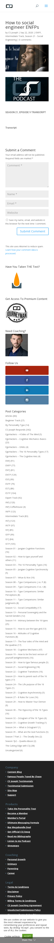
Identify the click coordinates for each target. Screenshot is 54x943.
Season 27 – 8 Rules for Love (19, 697)
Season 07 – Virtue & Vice (17, 577)
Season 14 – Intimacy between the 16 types (26, 620)
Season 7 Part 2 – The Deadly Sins (22, 736)
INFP (7, 511)
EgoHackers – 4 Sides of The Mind (22, 434)
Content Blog (15, 771)
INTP (7, 525)
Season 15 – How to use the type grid (23, 628)
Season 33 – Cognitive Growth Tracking (24, 722)
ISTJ (7, 539)
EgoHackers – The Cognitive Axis (21, 456)
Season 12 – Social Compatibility (21, 607)
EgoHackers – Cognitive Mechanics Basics (25, 439)
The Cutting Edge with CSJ (17, 745)
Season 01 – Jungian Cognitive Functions (25, 548)
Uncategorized (12, 750)
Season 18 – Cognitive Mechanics (21, 649)
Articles (8, 415)
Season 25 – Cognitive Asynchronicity (23, 692)
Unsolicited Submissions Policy (24, 910)
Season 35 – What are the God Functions (25, 732)
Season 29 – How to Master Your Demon (25, 701)
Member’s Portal (16, 818)
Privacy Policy (15, 896)
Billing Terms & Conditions (22, 900)
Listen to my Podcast (19, 841)
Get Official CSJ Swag (19, 831)
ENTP (8, 474)
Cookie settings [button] (12, 936)
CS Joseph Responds (15, 429)
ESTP (7, 493)
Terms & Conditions (18, 887)
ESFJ (7, 479)
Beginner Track (12, 420)
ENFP (38, 32)
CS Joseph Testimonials (20, 781)
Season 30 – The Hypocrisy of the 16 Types (26, 710)
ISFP (7, 534)
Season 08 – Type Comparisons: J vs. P (24, 582)
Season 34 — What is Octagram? (21, 727)
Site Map (12, 790)
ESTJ (7, 488)
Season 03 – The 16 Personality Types (24, 564)
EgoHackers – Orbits (15, 447)
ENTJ (7, 470)
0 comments (25, 39)
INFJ (7, 502)
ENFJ (7, 460)
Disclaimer (13, 891)
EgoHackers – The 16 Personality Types (24, 451)
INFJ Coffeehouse (13, 506)
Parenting (13, 868)
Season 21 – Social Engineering (20, 667)
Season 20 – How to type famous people (25, 662)
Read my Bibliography (19, 836)
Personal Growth (17, 859)
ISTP (7, 543)
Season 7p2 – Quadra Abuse (19, 741)
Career (11, 873)
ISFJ (7, 530)
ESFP (7, 483)
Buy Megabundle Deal (19, 827)
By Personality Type (15, 425)
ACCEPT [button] (27, 936)
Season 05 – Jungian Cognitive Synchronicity (26, 569)
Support (12, 795)
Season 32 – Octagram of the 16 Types (24, 718)
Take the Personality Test (22, 808)
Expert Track (11, 497)
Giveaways (13, 845)
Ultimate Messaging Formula (23, 822)
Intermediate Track (14, 36)
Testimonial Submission (20, 785)
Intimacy (12, 863)
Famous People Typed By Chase (25, 776)
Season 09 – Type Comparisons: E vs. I (24, 586)
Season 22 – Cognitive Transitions (21, 671)
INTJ (7, 520)
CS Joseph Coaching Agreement (25, 905)
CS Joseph (13, 32)
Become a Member (18, 813)
